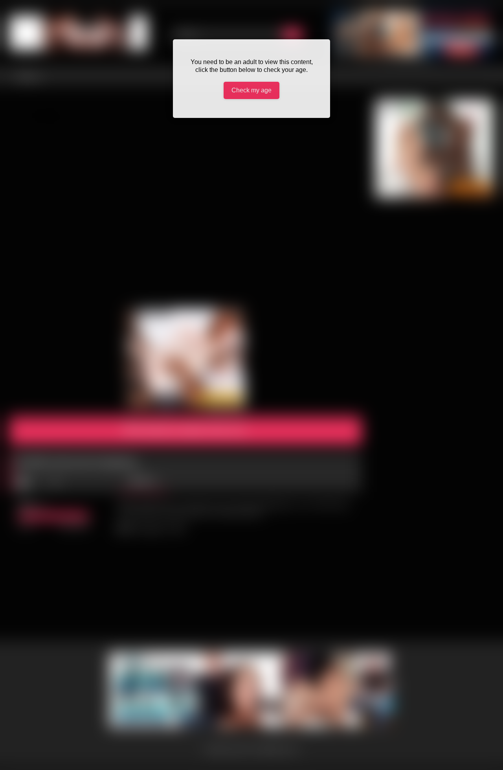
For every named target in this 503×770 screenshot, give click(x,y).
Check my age (251, 90)
